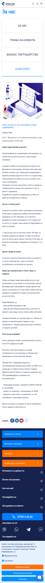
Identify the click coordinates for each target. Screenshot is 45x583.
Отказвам (23, 579)
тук (14, 551)
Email (21, 420)
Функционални (10, 555)
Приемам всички (23, 567)
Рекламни (8, 560)
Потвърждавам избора (22, 573)
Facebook (12, 420)
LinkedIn (17, 420)
